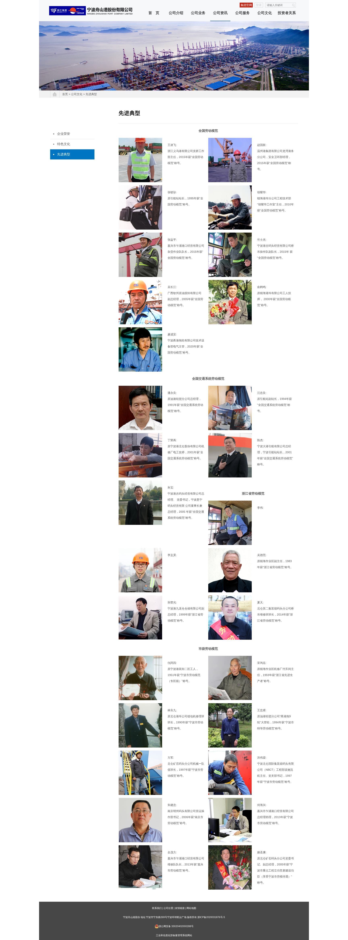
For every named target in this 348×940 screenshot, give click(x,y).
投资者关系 (287, 13)
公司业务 (198, 13)
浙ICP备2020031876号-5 (211, 917)
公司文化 (264, 13)
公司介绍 (176, 13)
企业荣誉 (63, 133)
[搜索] (293, 5)
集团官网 (246, 5)
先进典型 (91, 94)
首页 (65, 94)
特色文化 (63, 144)
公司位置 (168, 908)
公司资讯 (220, 13)
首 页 (153, 13)
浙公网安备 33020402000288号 (176, 926)
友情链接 (179, 908)
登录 (259, 5)
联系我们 (156, 908)
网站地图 (191, 908)
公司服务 (242, 13)
